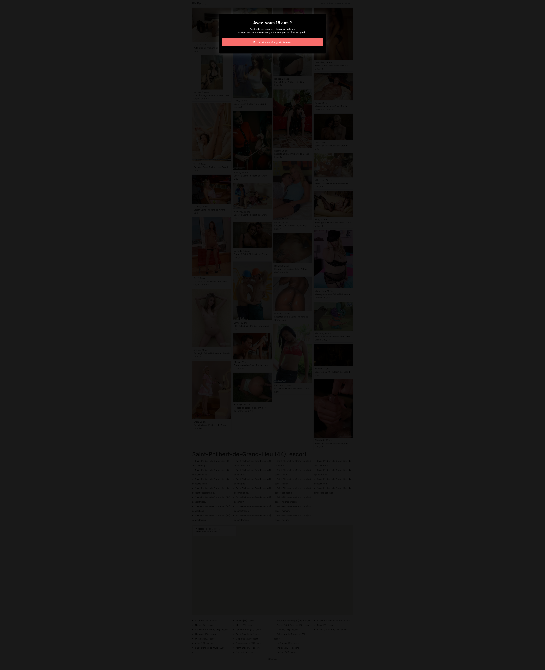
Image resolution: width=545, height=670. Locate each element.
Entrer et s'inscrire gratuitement (272, 42)
